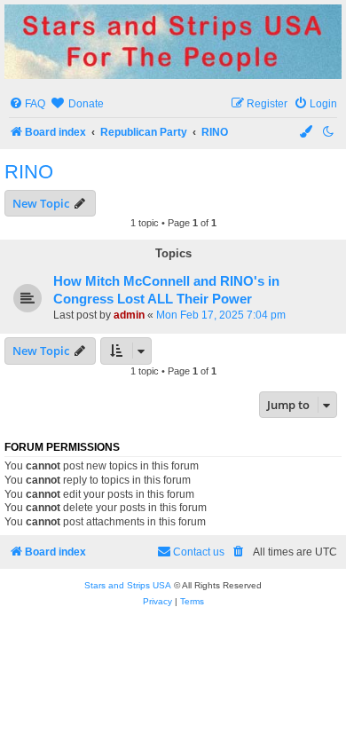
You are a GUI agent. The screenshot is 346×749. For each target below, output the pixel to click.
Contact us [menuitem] (198, 552)
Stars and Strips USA (127, 585)
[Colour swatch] (307, 133)
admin (129, 315)
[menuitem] (27, 104)
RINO (28, 172)
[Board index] (173, 41)
